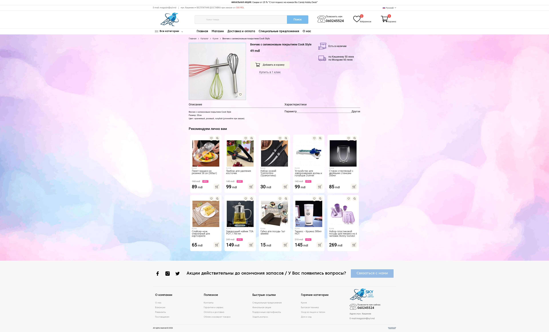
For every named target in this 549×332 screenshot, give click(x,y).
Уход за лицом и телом (313, 312)
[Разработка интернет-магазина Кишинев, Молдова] (392, 328)
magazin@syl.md (168, 8)
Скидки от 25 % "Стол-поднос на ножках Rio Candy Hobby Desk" (274, 2)
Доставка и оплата (241, 31)
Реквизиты (160, 312)
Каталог (204, 38)
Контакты (208, 303)
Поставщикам (162, 317)
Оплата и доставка (214, 312)
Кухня (215, 38)
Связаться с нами (372, 273)
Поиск (298, 19)
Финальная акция (261, 308)
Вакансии (160, 308)
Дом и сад (306, 317)
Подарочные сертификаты (266, 312)
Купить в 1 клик (270, 72)
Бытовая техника (310, 308)
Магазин (218, 31)
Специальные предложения (279, 31)
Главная (202, 31)
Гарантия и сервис (213, 308)
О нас (307, 31)
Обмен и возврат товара (217, 317)
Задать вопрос (260, 317)
